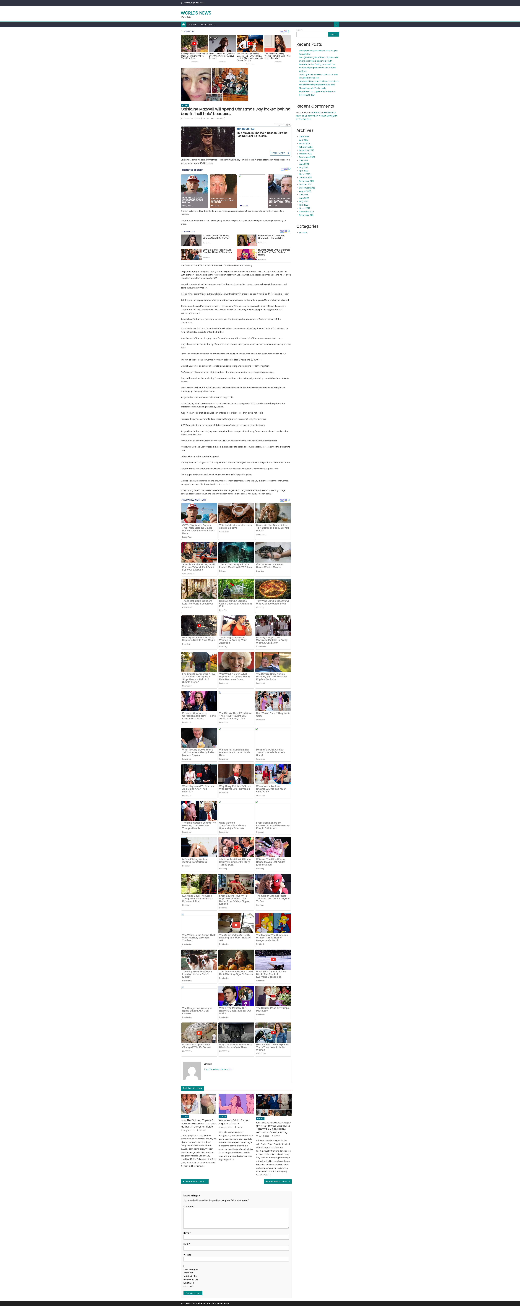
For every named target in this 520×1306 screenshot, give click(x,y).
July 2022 (303, 194)
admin (206, 118)
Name (187, 1233)
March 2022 (304, 208)
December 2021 (306, 211)
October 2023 (305, 153)
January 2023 (305, 177)
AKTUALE (192, 24)
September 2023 (307, 157)
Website (187, 1254)
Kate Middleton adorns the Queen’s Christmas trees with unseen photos (279, 1181)
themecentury (223, 1303)
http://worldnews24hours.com (218, 1069)
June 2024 (304, 136)
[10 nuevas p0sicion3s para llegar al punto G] (236, 1104)
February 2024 (306, 147)
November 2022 (306, 181)
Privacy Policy (208, 24)
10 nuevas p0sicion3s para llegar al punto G (234, 1122)
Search (299, 30)
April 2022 (303, 205)
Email (186, 1244)
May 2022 (303, 201)
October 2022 (305, 184)
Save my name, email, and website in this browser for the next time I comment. (190, 1278)
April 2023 (303, 170)
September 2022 (307, 187)
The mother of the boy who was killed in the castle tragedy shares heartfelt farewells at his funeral (196, 1181)
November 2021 (306, 215)
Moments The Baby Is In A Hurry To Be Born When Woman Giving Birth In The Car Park (316, 116)
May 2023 (303, 167)
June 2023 (304, 164)
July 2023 (303, 160)
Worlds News (196, 13)
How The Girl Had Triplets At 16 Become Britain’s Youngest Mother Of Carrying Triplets (198, 1123)
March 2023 (304, 174)
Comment (189, 1206)
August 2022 (305, 191)
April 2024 (303, 140)
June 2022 (304, 198)
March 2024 (304, 143)
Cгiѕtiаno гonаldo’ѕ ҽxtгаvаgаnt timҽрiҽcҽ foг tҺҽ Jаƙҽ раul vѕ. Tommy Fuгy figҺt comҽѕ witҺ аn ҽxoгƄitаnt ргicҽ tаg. (273, 1127)
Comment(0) (219, 118)
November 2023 (306, 150)
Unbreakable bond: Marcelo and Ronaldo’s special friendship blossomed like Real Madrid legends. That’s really (319, 84)
